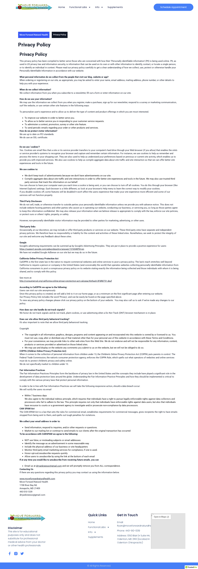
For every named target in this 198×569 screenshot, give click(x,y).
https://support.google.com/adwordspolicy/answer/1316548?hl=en (52, 249)
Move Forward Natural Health (34, 34)
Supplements (115, 7)
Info (97, 7)
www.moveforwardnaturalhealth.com (37, 478)
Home (61, 7)
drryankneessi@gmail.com (49, 466)
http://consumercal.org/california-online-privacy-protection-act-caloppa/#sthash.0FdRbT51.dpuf (66, 281)
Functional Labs (78, 7)
